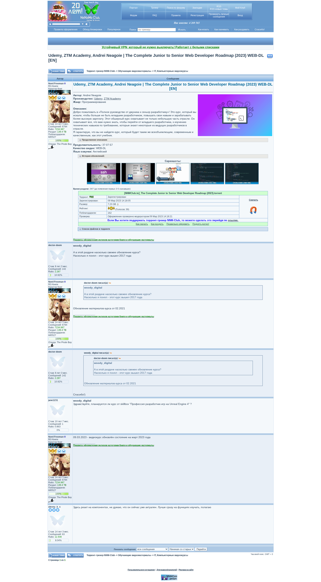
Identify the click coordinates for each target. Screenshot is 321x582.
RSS (219, 6)
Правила (176, 15)
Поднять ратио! (200, 224)
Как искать (203, 29)
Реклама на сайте (186, 570)
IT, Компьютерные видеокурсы (171, 71)
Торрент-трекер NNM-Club (101, 71)
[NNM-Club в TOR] (169, 579)
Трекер (154, 7)
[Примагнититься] (253, 214)
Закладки (197, 7)
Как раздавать (241, 29)
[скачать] (83, 24)
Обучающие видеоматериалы (134, 71)
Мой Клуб (240, 7)
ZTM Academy (112, 98)
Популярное (114, 29)
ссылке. (233, 220)
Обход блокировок (92, 29)
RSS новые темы (219, 9)
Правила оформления (65, 29)
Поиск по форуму (176, 7)
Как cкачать (142, 224)
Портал (133, 7)
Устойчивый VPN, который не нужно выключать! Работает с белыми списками (160, 47)
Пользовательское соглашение (141, 570)
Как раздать (157, 224)
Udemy (98, 98)
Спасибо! (260, 29)
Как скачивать (221, 29)
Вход (240, 15)
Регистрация (197, 15)
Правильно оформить (177, 224)
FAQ (155, 15)
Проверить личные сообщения (219, 15)
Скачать (253, 200)
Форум (133, 15)
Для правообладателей (167, 570)
